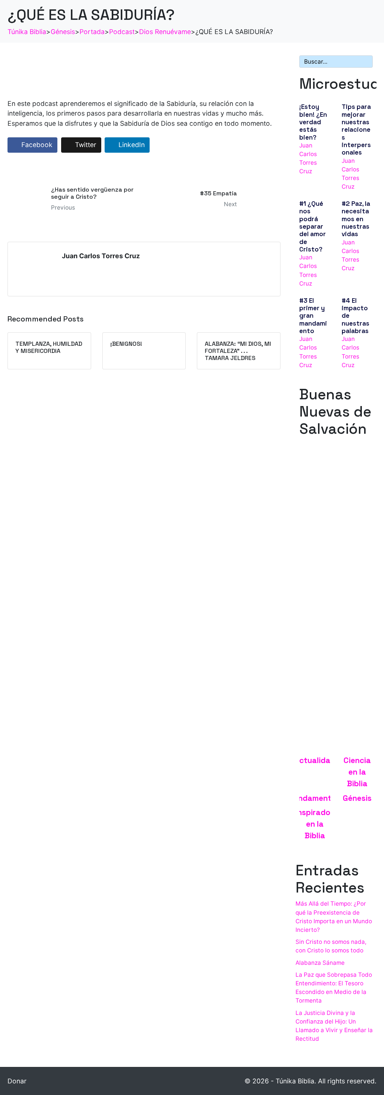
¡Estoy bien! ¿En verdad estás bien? (313, 122)
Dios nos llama (321, 505)
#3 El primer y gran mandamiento (313, 315)
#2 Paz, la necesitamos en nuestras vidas (356, 218)
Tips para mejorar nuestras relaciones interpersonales (356, 129)
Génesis (357, 798)
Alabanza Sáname (320, 962)
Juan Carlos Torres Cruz (101, 256)
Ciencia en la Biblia (357, 772)
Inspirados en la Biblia (315, 824)
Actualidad (314, 760)
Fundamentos (315, 798)
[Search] (365, 61)
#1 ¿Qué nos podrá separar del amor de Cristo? (312, 226)
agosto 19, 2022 (321, 513)
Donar (17, 1081)
